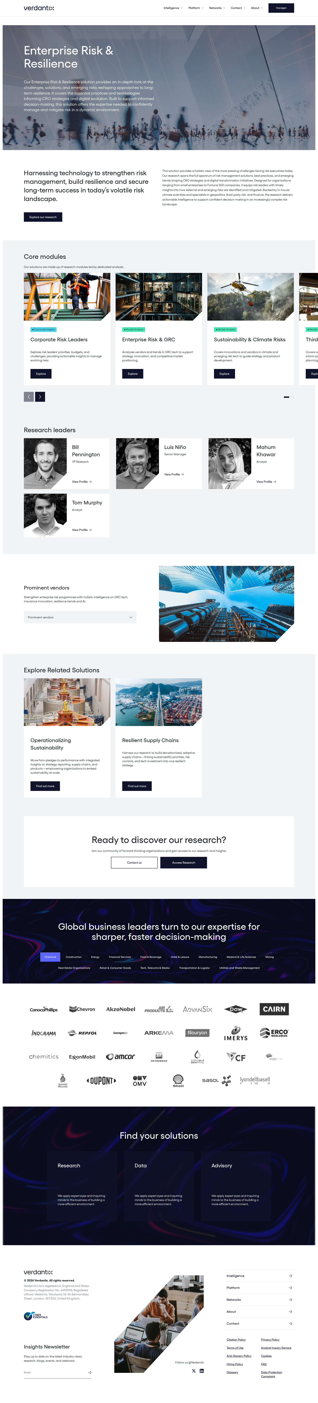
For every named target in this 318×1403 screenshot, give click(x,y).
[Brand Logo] (39, 8)
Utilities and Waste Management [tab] (239, 967)
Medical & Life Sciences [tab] (241, 957)
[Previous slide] (29, 397)
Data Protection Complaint (271, 1374)
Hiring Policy (235, 1364)
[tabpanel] (159, 1045)
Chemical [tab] (50, 957)
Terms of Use (235, 1348)
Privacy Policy (270, 1339)
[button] (286, 397)
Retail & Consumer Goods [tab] (115, 967)
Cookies (266, 1356)
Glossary (232, 1372)
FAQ (264, 1364)
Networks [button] (215, 8)
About (255, 8)
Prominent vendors (40, 617)
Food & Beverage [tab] (150, 957)
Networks (234, 1300)
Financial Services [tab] (120, 957)
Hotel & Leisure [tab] (180, 957)
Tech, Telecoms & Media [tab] (155, 967)
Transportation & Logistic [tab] (194, 967)
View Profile (80, 481)
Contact (236, 8)
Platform (194, 8)
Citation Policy (236, 1339)
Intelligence (171, 8)
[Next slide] (40, 397)
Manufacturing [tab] (208, 957)
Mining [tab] (269, 957)
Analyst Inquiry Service (276, 1348)
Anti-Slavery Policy (239, 1356)
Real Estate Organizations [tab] (74, 967)
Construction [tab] (73, 957)
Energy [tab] (95, 957)
